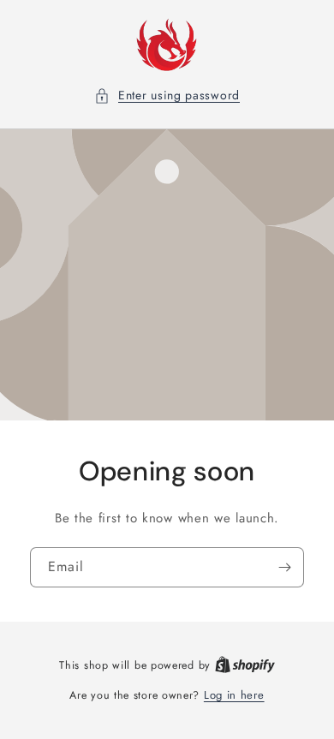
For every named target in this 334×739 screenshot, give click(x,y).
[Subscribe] (284, 566)
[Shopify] (245, 665)
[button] (167, 95)
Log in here (234, 695)
